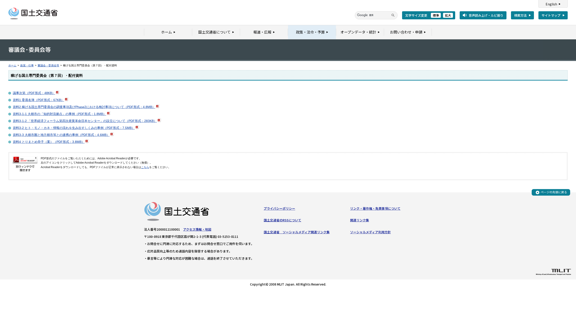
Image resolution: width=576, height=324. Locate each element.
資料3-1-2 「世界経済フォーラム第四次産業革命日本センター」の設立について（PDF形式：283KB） (85, 121)
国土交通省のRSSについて (282, 220)
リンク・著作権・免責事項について (375, 208)
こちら (145, 167)
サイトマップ (551, 15)
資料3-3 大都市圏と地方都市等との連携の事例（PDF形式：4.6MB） (61, 135)
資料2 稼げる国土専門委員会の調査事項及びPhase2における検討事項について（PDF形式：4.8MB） (84, 107)
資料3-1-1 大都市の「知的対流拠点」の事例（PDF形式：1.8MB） (59, 114)
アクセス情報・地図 (197, 229)
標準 (436, 15)
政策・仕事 (27, 65)
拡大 (448, 15)
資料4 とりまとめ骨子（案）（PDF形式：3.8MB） (49, 142)
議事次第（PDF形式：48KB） (34, 93)
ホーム (12, 65)
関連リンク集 (359, 220)
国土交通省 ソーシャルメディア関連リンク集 (297, 232)
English (551, 4)
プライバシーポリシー (279, 208)
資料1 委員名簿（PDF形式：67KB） (38, 100)
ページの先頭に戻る (554, 192)
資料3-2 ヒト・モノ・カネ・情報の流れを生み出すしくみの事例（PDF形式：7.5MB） (74, 128)
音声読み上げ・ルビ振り (486, 15)
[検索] (393, 15)
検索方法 (520, 15)
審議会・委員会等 (48, 65)
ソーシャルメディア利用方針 (370, 232)
